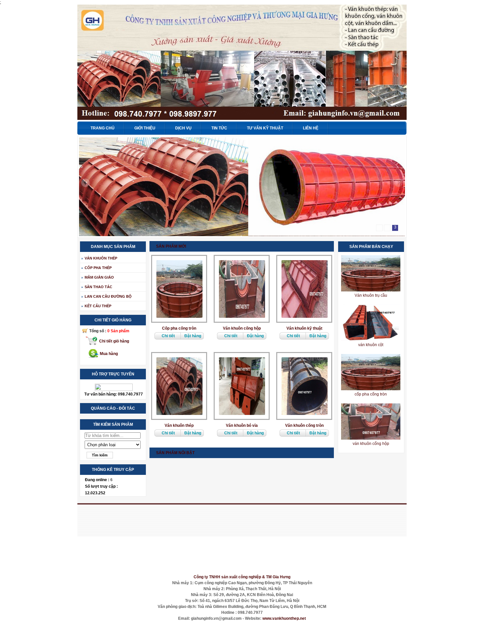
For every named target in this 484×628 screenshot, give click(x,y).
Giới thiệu (144, 128)
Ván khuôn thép (179, 425)
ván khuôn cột (370, 344)
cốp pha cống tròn (371, 394)
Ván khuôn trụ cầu (371, 295)
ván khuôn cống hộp (371, 443)
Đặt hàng (192, 336)
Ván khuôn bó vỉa (242, 425)
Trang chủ (103, 128)
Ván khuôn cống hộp (242, 328)
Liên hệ (310, 128)
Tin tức (219, 128)
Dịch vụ (183, 128)
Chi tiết (168, 336)
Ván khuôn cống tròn (304, 425)
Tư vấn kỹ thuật (265, 128)
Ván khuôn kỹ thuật (304, 328)
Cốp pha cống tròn (179, 328)
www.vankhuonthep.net (284, 618)
